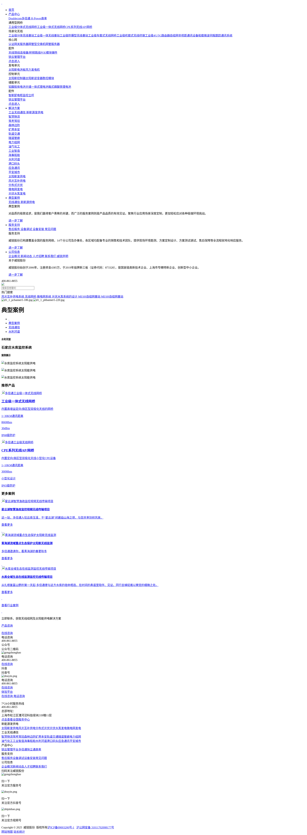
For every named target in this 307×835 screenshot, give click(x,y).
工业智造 (18, 740)
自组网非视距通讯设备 (184, 35)
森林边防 (30, 736)
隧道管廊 (64, 736)
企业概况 (7, 766)
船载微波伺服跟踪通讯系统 (215, 35)
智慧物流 (7, 736)
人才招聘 (30, 766)
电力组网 (75, 736)
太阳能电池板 (17, 69)
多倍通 (22, 749)
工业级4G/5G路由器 (157, 35)
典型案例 (14, 197)
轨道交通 (52, 736)
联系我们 (41, 766)
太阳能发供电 (9, 728)
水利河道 (14, 331)
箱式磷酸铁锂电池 (59, 86)
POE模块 (46, 52)
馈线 (17, 52)
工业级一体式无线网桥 (51, 26)
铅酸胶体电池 (17, 86)
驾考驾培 (18, 736)
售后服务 (7, 758)
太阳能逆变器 (34, 78)
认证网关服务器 (18, 44)
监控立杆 (28, 95)
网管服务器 (52, 44)
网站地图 (7, 831)
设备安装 (30, 758)
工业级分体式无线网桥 (23, 26)
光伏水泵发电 (58, 728)
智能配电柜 (16, 95)
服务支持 (14, 224)
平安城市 (75, 740)
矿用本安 (41, 736)
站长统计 (19, 831)
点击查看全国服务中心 (15, 719)
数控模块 (48, 78)
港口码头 (52, 740)
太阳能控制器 (17, 78)
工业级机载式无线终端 (131, 35)
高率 (38, 749)
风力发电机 (33, 69)
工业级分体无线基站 (21, 35)
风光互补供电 (27, 728)
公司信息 (14, 251)
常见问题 (41, 758)
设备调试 (18, 758)
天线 (11, 52)
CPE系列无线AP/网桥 (78, 26)
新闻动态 (18, 766)
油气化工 (7, 740)
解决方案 (14, 108)
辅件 (54, 52)
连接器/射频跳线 (30, 52)
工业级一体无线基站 (47, 35)
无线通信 (14, 327)
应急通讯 (64, 740)
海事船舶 (30, 740)
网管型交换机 (36, 44)
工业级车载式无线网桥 (102, 35)
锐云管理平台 (9, 749)
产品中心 (14, 14)
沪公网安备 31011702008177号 (95, 827)
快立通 (31, 749)
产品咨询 (7, 625)
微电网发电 (74, 728)
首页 (11, 9)
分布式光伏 (43, 728)
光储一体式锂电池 (37, 86)
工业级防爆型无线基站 (74, 35)
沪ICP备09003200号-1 (61, 827)
